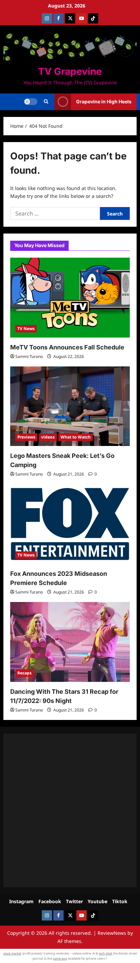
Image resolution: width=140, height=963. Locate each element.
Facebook (49, 901)
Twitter (74, 901)
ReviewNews (112, 933)
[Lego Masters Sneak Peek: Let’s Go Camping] (70, 406)
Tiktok (119, 901)
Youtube (97, 901)
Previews (26, 437)
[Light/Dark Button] (30, 101)
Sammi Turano (29, 356)
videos (48, 437)
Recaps (24, 673)
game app (60, 958)
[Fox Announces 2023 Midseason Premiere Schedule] (70, 524)
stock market (12, 953)
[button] (46, 101)
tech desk (105, 953)
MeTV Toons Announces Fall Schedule (67, 347)
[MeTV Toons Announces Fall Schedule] (70, 298)
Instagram (21, 901)
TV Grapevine (70, 71)
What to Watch (75, 437)
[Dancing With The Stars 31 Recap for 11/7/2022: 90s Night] (70, 642)
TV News (26, 328)
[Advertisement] (70, 810)
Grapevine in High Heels (104, 101)
